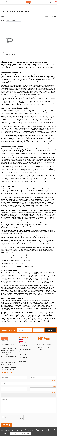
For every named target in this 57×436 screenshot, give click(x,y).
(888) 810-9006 (8, 352)
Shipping (39, 349)
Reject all (13, 433)
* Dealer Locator (24, 357)
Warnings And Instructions (45, 344)
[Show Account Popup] (51, 2)
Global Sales (22, 361)
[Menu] (2, 2)
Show (2, 20)
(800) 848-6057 (11, 350)
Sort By (3, 24)
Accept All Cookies (24, 433)
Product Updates (42, 342)
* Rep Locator (23, 354)
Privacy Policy (45, 430)
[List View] (51, 17)
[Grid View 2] (53, 17)
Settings (5, 433)
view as (47, 16)
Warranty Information (43, 347)
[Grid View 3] (55, 17)
